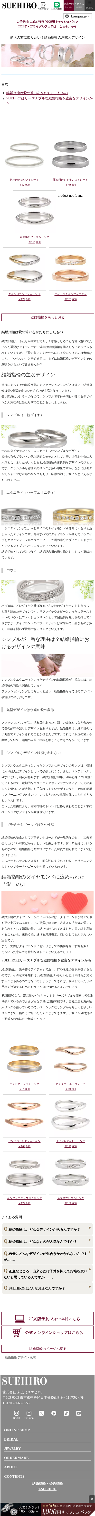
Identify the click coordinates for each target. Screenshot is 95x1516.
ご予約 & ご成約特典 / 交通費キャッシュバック (47, 21)
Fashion (29, 1418)
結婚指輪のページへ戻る (47, 1349)
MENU (89, 7)
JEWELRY (12, 1449)
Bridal (16, 1418)
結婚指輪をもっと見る (48, 317)
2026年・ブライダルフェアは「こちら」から (47, 26)
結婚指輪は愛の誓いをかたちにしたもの (37, 93)
